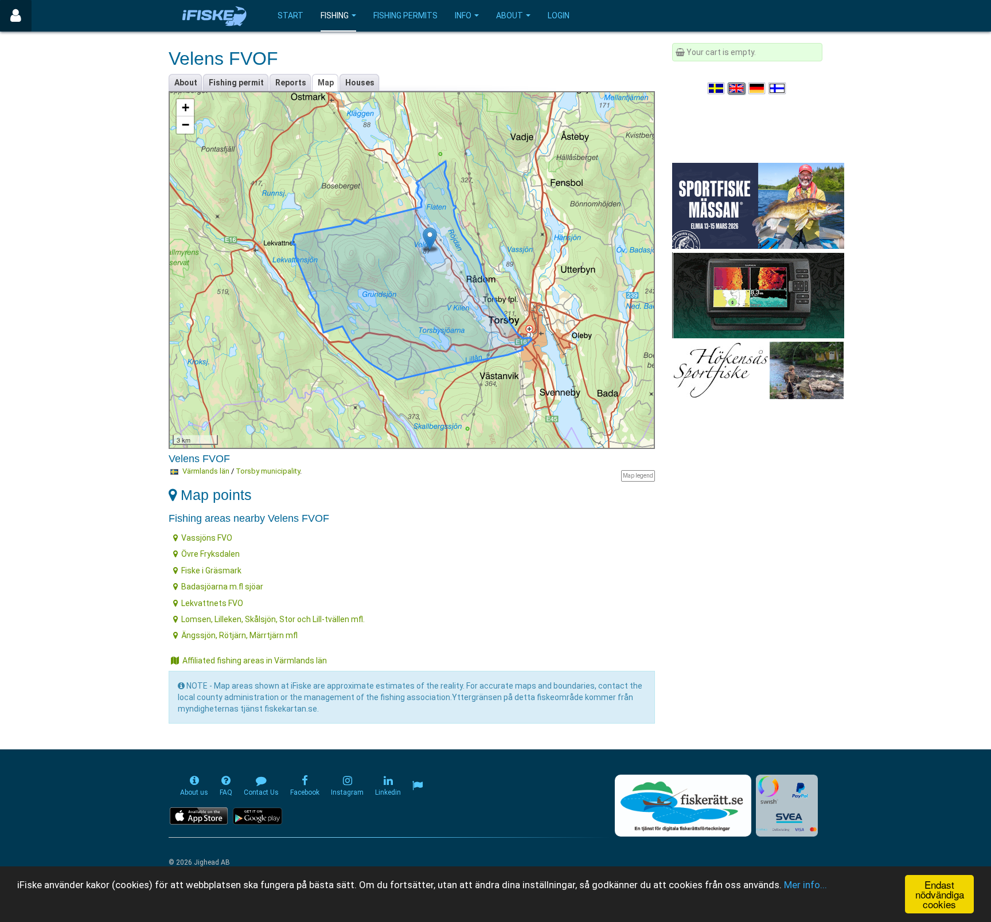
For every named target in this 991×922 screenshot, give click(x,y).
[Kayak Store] (758, 294)
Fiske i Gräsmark (211, 570)
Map (326, 82)
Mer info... (805, 884)
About (509, 15)
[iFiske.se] (214, 16)
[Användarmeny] (16, 16)
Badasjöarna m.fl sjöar (222, 586)
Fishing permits (405, 15)
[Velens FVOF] (430, 239)
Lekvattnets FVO (212, 603)
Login (558, 15)
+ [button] (185, 107)
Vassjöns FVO (206, 537)
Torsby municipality (268, 471)
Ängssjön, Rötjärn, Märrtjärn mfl (239, 635)
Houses (359, 82)
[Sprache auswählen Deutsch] (757, 88)
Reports (290, 82)
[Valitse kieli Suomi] (777, 88)
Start (290, 15)
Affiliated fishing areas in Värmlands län (254, 660)
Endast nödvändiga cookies (939, 894)
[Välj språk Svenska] (717, 88)
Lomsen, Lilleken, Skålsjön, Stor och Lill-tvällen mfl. (273, 619)
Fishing (335, 15)
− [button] (185, 125)
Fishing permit (236, 82)
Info (463, 15)
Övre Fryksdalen (210, 553)
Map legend (638, 475)
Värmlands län (205, 471)
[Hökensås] (758, 369)
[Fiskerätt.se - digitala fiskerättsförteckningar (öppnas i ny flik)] (683, 806)
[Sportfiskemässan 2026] (758, 205)
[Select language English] (737, 88)
